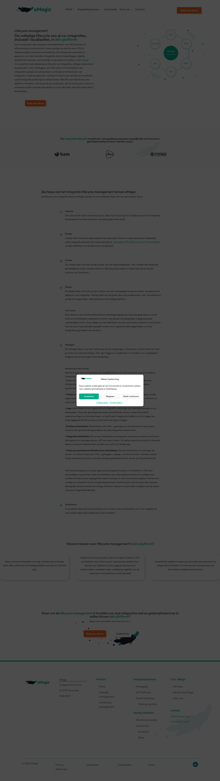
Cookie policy (102, 402)
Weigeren (110, 396)
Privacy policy (116, 402)
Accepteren (89, 396)
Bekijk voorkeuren (131, 396)
